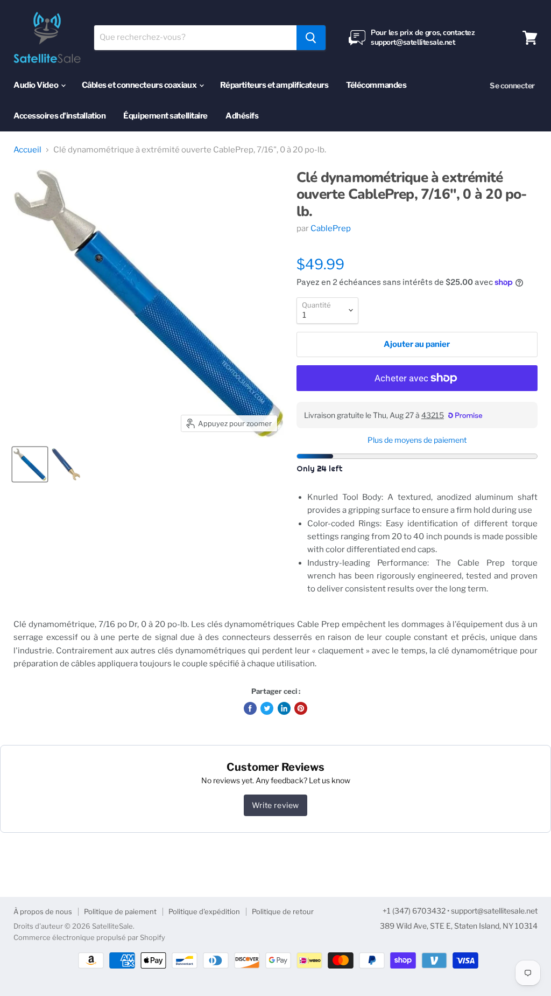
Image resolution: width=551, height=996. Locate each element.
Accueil (27, 150)
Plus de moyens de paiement (417, 440)
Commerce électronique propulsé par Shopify (89, 937)
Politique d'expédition (204, 911)
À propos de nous (42, 911)
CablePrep (330, 228)
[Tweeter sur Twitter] (266, 708)
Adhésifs (241, 116)
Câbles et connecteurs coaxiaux (140, 85)
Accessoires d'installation (59, 116)
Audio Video (36, 85)
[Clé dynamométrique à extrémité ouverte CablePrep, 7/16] (29, 464)
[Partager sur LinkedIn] (284, 708)
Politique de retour (283, 911)
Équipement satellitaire (165, 116)
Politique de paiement (120, 911)
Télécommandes (376, 85)
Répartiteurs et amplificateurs (274, 85)
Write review (275, 805)
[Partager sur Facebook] (250, 708)
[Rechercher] (311, 37)
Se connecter (512, 85)
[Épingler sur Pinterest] (300, 708)
